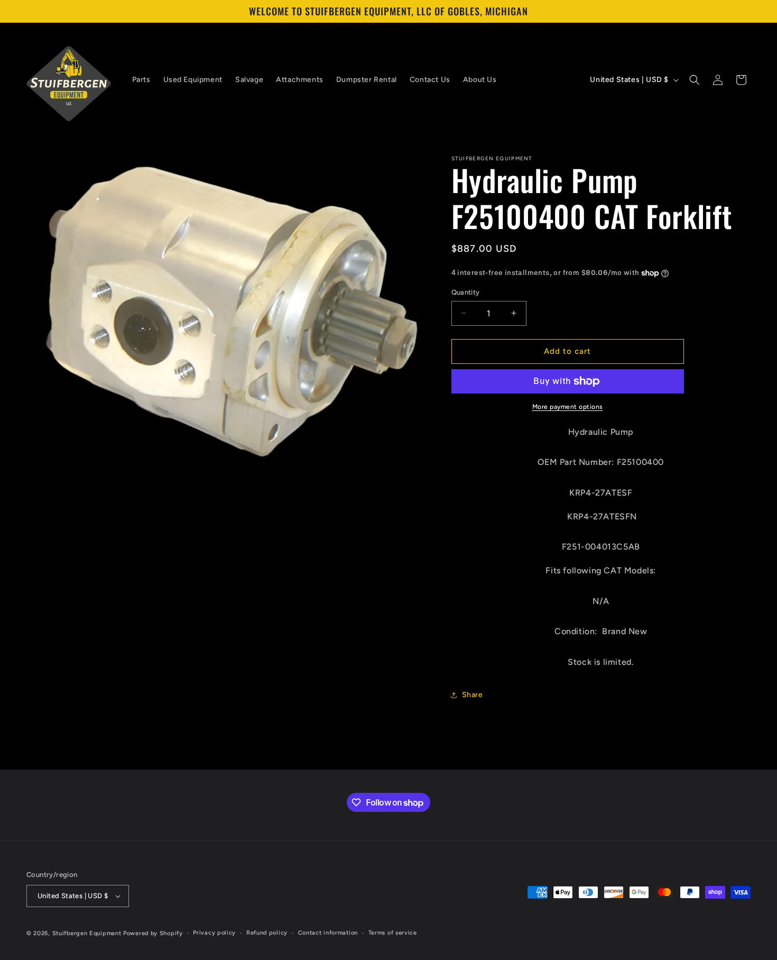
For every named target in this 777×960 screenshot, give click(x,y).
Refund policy (267, 932)
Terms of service (392, 932)
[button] (694, 80)
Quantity (465, 292)
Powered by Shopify (153, 933)
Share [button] (472, 694)
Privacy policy (214, 932)
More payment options (567, 406)
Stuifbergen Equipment (87, 933)
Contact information (328, 932)
